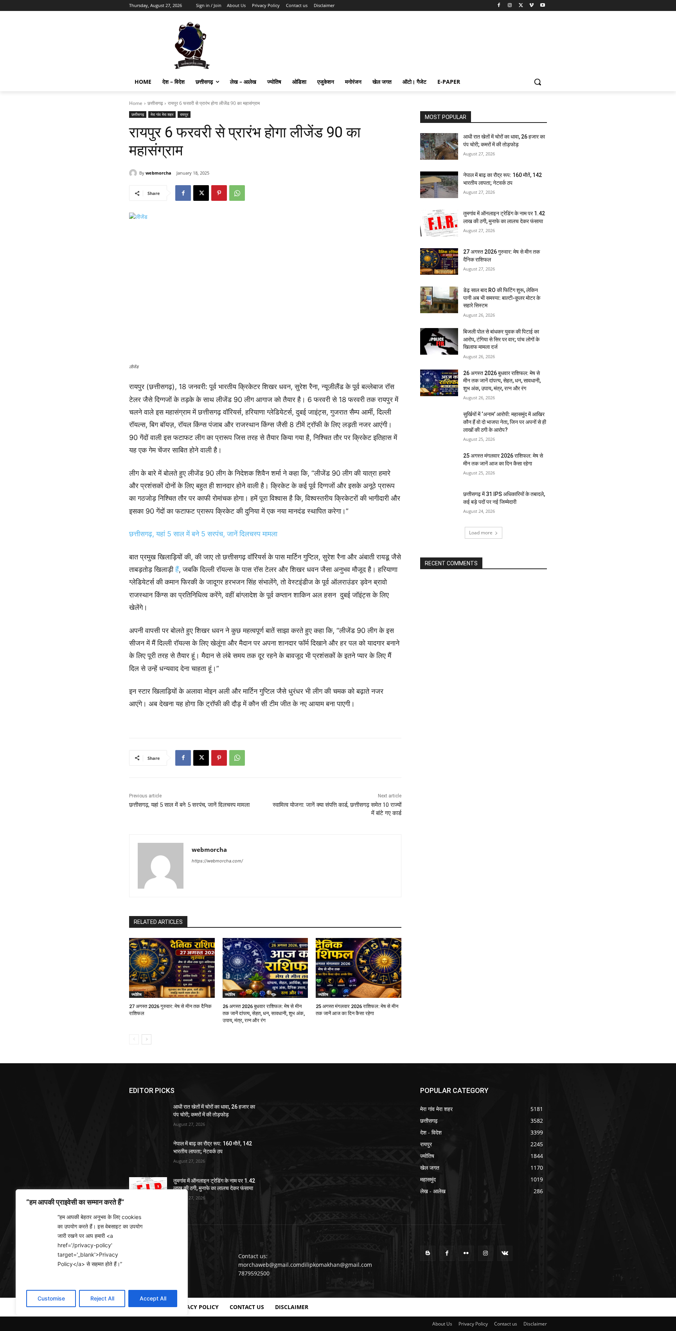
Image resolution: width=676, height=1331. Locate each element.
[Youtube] (542, 5)
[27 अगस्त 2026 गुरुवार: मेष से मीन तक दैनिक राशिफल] (172, 968)
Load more (481, 532)
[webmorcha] (134, 173)
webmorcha (158, 173)
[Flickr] (466, 1253)
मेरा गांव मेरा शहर (162, 114)
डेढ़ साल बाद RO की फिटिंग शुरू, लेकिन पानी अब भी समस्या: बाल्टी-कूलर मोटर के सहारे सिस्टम (501, 297)
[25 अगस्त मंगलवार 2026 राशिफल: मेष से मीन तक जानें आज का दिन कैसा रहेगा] (358, 968)
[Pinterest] (219, 193)
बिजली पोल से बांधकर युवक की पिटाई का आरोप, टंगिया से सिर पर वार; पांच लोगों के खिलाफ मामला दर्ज (501, 339)
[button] (537, 81)
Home (135, 103)
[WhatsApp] (237, 193)
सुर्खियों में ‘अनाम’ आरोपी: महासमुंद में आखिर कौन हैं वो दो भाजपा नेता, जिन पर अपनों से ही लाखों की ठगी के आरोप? (504, 422)
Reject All (102, 1298)
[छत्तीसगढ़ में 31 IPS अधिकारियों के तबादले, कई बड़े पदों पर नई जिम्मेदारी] (439, 504)
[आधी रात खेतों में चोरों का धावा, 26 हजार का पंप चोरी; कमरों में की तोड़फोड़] (439, 146)
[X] (520, 5)
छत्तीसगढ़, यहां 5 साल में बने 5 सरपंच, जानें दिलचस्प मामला (203, 534)
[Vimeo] (531, 5)
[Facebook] (498, 5)
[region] (102, 1252)
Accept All (153, 1298)
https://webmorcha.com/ (217, 861)
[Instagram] (509, 5)
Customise (51, 1298)
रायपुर (184, 114)
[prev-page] (134, 1039)
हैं (177, 569)
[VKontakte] (504, 1253)
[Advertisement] (396, 44)
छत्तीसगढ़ (155, 103)
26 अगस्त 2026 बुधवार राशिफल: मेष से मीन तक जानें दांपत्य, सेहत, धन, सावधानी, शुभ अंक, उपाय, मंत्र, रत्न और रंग (264, 1013)
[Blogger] (427, 1253)
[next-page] (146, 1039)
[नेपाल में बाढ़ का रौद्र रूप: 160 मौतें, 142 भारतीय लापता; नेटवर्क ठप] (439, 184)
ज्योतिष (136, 994)
